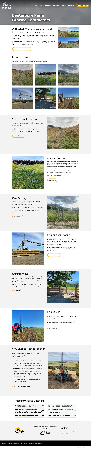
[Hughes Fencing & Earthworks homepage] (11, 5)
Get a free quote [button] (53, 328)
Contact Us (71, 5)
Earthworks (56, 5)
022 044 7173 (65, 434)
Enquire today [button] (52, 180)
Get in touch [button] (17, 290)
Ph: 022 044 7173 (82, 5)
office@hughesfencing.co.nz (69, 431)
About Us (63, 5)
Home (35, 5)
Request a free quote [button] (54, 255)
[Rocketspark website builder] (82, 448)
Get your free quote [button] (19, 135)
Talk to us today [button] (18, 216)
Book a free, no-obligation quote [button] (22, 49)
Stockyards (48, 5)
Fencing (41, 5)
